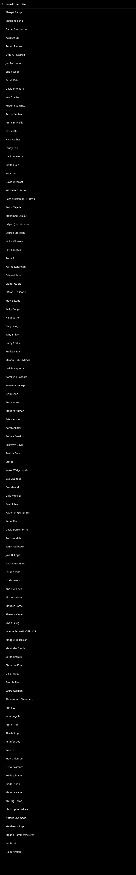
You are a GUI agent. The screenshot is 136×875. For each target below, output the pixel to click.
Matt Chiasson (14, 758)
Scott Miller (12, 682)
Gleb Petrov (12, 673)
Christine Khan (14, 665)
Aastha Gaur (13, 453)
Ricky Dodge (13, 309)
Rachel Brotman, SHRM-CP (21, 199)
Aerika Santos (14, 114)
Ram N (10, 750)
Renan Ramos (14, 46)
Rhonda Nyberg (15, 792)
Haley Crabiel (13, 343)
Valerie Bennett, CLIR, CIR (21, 631)
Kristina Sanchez (16, 105)
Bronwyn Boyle (14, 444)
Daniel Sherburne (16, 29)
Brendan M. (13, 487)
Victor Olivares (14, 241)
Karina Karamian (16, 266)
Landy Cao (12, 148)
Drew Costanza (14, 767)
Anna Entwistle (14, 122)
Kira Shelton (13, 97)
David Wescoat (14, 182)
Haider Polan (13, 851)
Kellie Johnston (14, 775)
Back (3, 4)
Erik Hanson (13, 419)
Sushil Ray (12, 504)
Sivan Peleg (12, 622)
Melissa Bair (13, 351)
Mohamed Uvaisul (16, 215)
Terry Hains (12, 402)
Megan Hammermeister (20, 834)
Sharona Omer (14, 614)
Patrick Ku (12, 131)
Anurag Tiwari (14, 801)
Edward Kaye (13, 275)
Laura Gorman (14, 690)
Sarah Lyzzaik (14, 656)
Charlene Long (14, 20)
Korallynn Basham (16, 377)
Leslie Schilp (13, 572)
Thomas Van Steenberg (19, 699)
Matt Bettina (13, 300)
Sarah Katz (12, 80)
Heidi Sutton (13, 317)
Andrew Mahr (14, 538)
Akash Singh (13, 733)
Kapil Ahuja (12, 37)
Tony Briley (12, 334)
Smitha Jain (12, 165)
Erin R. (9, 461)
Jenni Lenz (12, 394)
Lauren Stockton (15, 232)
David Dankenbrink (17, 529)
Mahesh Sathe (14, 606)
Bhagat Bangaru (15, 12)
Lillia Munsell (13, 495)
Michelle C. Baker (16, 190)
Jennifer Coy (13, 741)
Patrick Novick (14, 249)
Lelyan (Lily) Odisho (17, 224)
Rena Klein (12, 521)
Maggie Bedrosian (16, 639)
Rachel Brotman (15, 563)
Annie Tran (12, 724)
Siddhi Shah (13, 784)
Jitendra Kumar (15, 411)
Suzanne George (15, 385)
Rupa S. (10, 258)
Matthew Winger (16, 826)
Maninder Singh (15, 648)
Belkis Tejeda (13, 207)
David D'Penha (14, 156)
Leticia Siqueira (15, 368)
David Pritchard (15, 88)
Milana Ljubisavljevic (18, 360)
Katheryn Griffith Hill (18, 512)
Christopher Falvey (17, 809)
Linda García (13, 580)
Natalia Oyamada (16, 818)
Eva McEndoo (13, 478)
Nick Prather (13, 139)
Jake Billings (13, 555)
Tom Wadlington (15, 546)
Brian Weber (13, 71)
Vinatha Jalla (13, 716)
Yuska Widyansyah (17, 470)
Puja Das (11, 173)
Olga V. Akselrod (15, 54)
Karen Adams (14, 427)
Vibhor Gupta (13, 283)
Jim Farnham (13, 63)
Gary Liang (12, 326)
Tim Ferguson (14, 597)
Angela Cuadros (15, 436)
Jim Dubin (11, 843)
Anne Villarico (14, 589)
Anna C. (10, 707)
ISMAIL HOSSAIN (16, 292)
